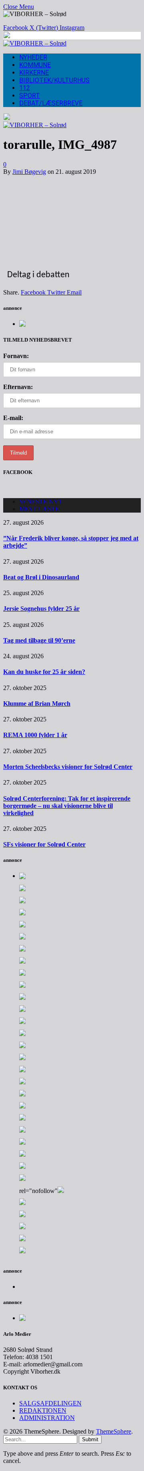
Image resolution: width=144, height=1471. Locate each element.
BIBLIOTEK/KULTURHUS (54, 80)
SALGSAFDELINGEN (50, 1403)
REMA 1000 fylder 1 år (35, 734)
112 (24, 88)
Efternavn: (18, 386)
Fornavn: (16, 355)
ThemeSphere (113, 1431)
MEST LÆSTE (39, 508)
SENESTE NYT (40, 501)
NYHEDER (33, 57)
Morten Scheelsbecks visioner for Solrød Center (67, 766)
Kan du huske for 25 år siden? (44, 671)
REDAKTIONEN (42, 1410)
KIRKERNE (34, 72)
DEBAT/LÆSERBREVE (50, 103)
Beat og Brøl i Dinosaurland (41, 577)
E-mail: (13, 417)
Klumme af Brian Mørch (36, 703)
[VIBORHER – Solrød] (34, 43)
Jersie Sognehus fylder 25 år (41, 608)
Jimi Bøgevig (29, 171)
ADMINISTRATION (47, 1417)
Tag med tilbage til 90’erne (39, 640)
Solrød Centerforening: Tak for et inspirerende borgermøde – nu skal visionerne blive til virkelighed (66, 805)
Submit (90, 1439)
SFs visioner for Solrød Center (44, 844)
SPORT (29, 95)
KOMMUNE (35, 65)
